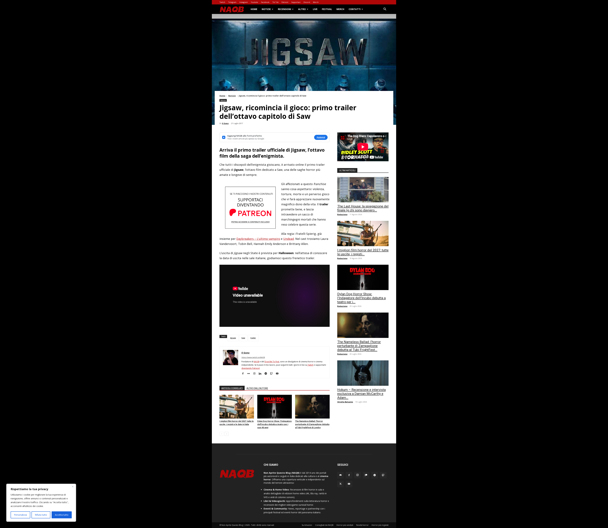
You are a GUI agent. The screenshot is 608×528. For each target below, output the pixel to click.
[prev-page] (221, 434)
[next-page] (226, 434)
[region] (41, 503)
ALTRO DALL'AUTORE (257, 388)
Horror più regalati (380, 525)
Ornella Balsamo (345, 402)
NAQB (256, 361)
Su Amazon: (307, 525)
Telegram (232, 2)
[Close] (73, 486)
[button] (385, 9)
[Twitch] (272, 373)
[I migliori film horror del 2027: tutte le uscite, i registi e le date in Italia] (236, 407)
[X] (340, 484)
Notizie (266, 9)
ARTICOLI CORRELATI (232, 388)
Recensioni (284, 9)
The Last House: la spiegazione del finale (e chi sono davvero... (363, 208)
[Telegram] (266, 373)
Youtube (254, 2)
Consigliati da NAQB (324, 525)
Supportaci (296, 2)
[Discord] (340, 475)
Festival (327, 9)
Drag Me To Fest (272, 361)
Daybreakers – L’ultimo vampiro (258, 239)
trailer (253, 338)
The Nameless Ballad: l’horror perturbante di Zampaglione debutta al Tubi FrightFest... (359, 346)
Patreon (285, 2)
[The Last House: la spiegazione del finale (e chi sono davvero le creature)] (363, 189)
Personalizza (20, 514)
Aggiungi (321, 137)
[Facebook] (244, 373)
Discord (307, 2)
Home (254, 9)
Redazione (342, 214)
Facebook (265, 2)
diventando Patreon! (250, 368)
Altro (302, 9)
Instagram (243, 2)
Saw (243, 338)
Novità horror (362, 525)
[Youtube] (278, 373)
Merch (316, 2)
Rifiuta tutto (41, 514)
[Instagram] (255, 373)
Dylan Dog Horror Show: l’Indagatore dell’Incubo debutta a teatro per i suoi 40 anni (274, 424)
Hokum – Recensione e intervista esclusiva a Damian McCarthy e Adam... (361, 394)
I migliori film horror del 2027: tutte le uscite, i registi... (363, 252)
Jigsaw (233, 338)
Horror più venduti (344, 525)
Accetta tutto (61, 514)
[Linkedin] (261, 373)
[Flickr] (249, 373)
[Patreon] (366, 475)
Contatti (355, 9)
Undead (288, 239)
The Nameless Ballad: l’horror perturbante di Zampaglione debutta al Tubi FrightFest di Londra (312, 424)
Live (315, 9)
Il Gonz (225, 123)
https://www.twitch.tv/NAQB (253, 357)
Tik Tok (275, 2)
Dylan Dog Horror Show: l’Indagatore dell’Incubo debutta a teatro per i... (361, 298)
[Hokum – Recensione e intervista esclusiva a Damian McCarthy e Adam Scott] (363, 373)
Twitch (222, 2)
